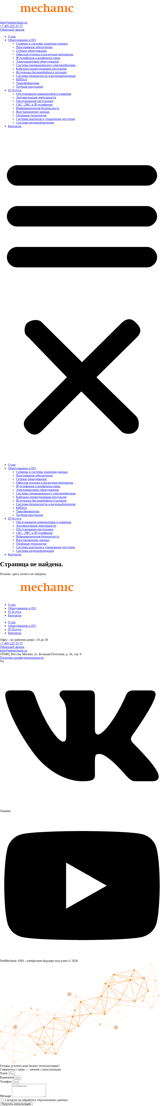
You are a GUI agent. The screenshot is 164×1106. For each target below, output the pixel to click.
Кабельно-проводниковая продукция (41, 68)
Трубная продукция (29, 86)
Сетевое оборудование (31, 50)
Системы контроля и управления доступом (45, 119)
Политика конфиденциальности (22, 657)
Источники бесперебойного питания (41, 72)
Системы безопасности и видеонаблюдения (45, 76)
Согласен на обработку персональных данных (36, 1100)
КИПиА (21, 79)
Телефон (6, 1081)
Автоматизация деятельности (36, 97)
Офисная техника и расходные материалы (44, 54)
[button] (82, 295)
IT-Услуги (14, 90)
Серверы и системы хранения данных (42, 43)
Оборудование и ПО (22, 40)
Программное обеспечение (34, 47)
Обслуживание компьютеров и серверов (43, 94)
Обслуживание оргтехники (34, 101)
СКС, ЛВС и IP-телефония (34, 104)
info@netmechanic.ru (13, 22)
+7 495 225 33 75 (11, 26)
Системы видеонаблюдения (35, 122)
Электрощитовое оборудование (37, 61)
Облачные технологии (31, 115)
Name (4, 1073)
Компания (7, 1077)
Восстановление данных (33, 111)
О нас (12, 36)
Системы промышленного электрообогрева (46, 65)
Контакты (14, 126)
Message (6, 1096)
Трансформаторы (27, 83)
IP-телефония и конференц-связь (38, 58)
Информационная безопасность (37, 108)
